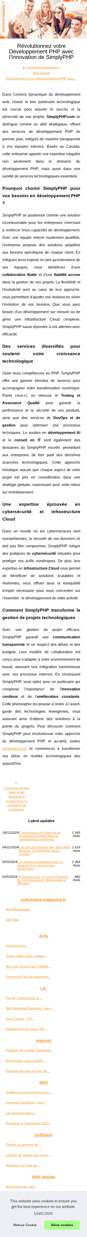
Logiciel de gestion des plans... (28, 1155)
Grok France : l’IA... (20, 1018)
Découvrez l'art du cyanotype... (28, 976)
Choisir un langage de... (23, 1144)
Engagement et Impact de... (26, 1029)
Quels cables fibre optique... (26, 956)
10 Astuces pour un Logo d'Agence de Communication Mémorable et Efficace (42, 880)
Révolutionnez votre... (22, 1186)
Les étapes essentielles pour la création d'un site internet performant (40, 865)
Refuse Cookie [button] (25, 1225)
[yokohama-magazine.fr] (43, 19)
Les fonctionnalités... (21, 1113)
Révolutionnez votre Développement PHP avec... (41, 78)
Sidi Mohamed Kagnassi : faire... (29, 1008)
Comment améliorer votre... (26, 1102)
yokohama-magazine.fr (43, 67)
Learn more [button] (43, 1213)
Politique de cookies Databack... (29, 1050)
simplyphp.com (14, 749)
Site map (12, 920)
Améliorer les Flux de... (23, 1165)
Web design (41, 73)
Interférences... (17, 946)
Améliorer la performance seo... (29, 1092)
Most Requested (18, 909)
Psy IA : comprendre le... (24, 998)
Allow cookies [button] (62, 1225)
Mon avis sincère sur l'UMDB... (28, 966)
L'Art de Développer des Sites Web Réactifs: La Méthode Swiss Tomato (44, 851)
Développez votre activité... (25, 1061)
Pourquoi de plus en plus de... (28, 1071)
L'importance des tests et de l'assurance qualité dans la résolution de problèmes (16, 799)
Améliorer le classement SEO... (29, 1123)
